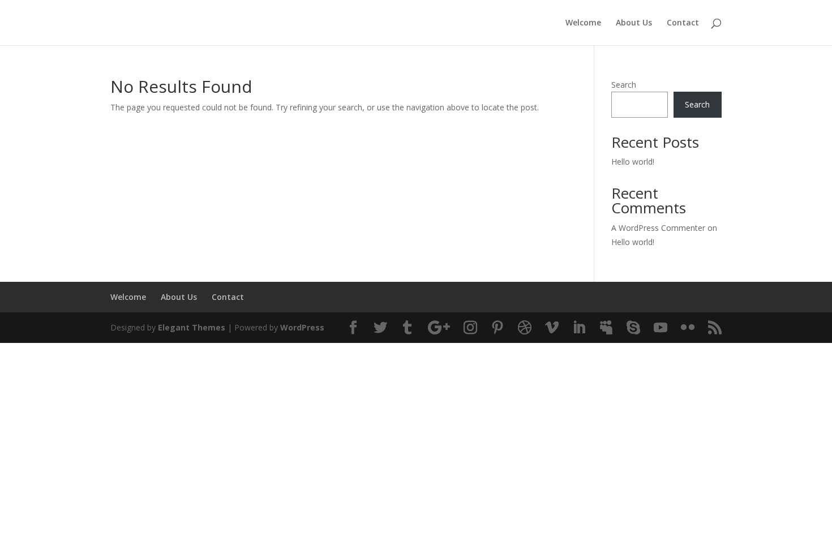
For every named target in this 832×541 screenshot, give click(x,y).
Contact (683, 23)
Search (623, 84)
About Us (634, 23)
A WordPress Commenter (658, 227)
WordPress (302, 327)
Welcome (583, 23)
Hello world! (632, 161)
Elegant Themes (191, 327)
